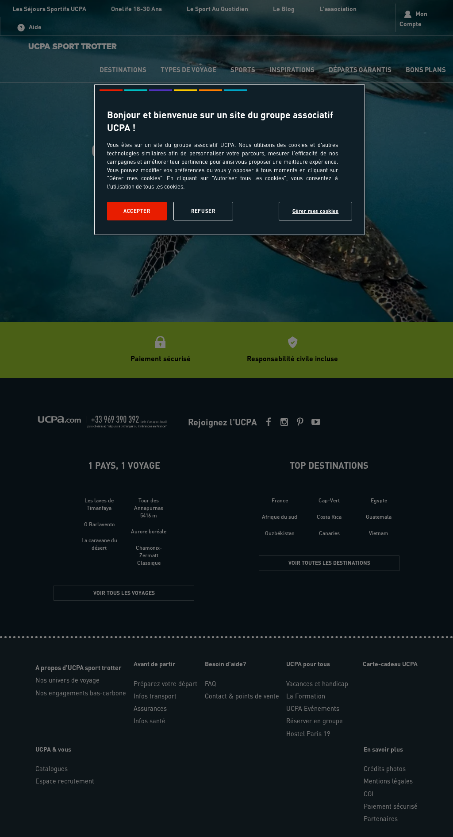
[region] (229, 159)
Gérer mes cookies (315, 211)
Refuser (203, 211)
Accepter (136, 211)
